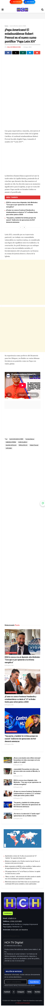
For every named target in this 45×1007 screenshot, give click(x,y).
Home (6, 26)
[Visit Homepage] (22, 10)
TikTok (29, 992)
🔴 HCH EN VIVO (16, 2)
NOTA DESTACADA (11, 652)
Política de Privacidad (23, 1003)
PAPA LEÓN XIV (23, 445)
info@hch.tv (12, 918)
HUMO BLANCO (22, 442)
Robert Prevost (34, 445)
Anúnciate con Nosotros (19, 930)
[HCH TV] (22, 903)
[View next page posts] (24, 227)
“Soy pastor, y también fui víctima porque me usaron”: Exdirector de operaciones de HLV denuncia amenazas (21, 220)
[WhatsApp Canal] (43, 503)
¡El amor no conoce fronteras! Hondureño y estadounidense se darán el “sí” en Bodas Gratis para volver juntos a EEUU (22, 212)
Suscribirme (34, 982)
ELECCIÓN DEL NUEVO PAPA (18, 26)
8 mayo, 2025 (28, 47)
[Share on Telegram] (30, 52)
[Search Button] (42, 10)
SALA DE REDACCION (14, 47)
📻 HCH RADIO (29, 2)
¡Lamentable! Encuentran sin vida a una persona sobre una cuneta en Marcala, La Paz (27, 771)
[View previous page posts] (20, 227)
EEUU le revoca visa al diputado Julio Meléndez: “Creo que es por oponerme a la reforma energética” (22, 205)
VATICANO (9, 448)
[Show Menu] (3, 10)
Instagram (20, 992)
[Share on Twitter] (15, 52)
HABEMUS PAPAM (11, 442)
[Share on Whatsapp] (23, 52)
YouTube (37, 992)
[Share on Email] (37, 52)
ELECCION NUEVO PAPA (16, 439)
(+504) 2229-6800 (16, 921)
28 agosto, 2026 (10, 665)
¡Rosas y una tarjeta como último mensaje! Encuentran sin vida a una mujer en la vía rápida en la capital (27, 760)
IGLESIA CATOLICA (11, 445)
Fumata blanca (30, 439)
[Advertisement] (22, 15)
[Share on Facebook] (8, 52)
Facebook (7, 992)
